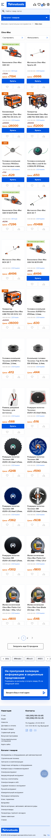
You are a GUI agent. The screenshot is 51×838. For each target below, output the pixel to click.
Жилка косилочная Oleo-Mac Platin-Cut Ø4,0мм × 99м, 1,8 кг (11, 607)
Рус (48, 835)
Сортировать (8, 37)
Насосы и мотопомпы (9, 779)
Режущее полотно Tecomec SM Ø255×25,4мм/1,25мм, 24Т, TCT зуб (12, 459)
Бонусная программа (9, 736)
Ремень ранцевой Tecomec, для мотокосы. (10, 410)
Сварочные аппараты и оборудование (16, 765)
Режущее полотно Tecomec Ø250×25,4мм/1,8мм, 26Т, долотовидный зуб (36, 410)
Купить (13, 81)
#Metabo (17, 659)
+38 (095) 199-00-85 (34, 716)
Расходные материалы (10, 796)
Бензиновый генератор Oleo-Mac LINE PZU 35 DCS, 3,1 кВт (11, 114)
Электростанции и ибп (10, 782)
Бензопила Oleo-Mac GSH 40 (12, 63)
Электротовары (7, 809)
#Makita (5, 659)
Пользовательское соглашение (9, 740)
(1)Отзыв (14, 71)
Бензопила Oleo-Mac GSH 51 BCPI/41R (12, 211)
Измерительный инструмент (12, 792)
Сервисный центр (8, 732)
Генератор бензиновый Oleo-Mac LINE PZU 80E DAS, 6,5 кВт (37, 114)
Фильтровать (33, 37)
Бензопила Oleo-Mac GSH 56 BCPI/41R (36, 261)
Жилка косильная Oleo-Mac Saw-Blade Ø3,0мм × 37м (36, 607)
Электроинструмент (8, 772)
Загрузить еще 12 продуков (25, 646)
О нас (3, 715)
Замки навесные (7, 816)
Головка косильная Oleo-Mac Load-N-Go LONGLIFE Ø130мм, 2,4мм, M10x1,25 (36, 163)
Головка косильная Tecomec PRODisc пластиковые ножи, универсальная (11, 163)
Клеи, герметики (7, 799)
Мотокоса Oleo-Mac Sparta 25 (36, 63)
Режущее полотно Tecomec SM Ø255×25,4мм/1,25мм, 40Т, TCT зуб (37, 508)
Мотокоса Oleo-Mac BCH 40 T (36, 211)
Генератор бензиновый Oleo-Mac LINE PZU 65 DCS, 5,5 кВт (12, 311)
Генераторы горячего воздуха (13, 813)
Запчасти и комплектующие (12, 762)
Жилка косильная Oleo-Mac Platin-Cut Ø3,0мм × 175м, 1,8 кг (36, 558)
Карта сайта (5, 744)
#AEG (40, 659)
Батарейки (5, 803)
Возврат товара (7, 729)
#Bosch (30, 659)
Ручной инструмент (8, 789)
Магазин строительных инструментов (16, 24)
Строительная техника (10, 758)
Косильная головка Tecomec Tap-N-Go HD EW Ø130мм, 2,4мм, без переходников (37, 361)
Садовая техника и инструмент (13, 786)
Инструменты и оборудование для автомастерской (21, 755)
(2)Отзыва (15, 317)
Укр (45, 835)
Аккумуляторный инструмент (12, 775)
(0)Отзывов (40, 71)
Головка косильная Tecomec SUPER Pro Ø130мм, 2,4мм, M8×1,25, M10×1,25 (11, 361)
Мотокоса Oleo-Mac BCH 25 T (11, 261)
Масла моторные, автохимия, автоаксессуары (19, 806)
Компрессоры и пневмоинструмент (15, 769)
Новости (4, 722)
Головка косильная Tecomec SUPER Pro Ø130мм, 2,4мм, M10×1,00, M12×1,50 (36, 311)
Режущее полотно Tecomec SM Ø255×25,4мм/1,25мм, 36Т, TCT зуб (37, 459)
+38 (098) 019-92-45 (35, 718)
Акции (3, 719)
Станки (4, 820)
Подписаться (43, 692)
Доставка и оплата (8, 726)
